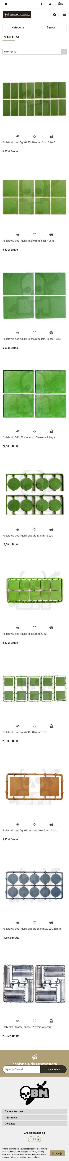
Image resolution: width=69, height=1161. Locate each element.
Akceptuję (57, 1153)
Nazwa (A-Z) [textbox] (10, 52)
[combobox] (34, 52)
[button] (61, 4)
